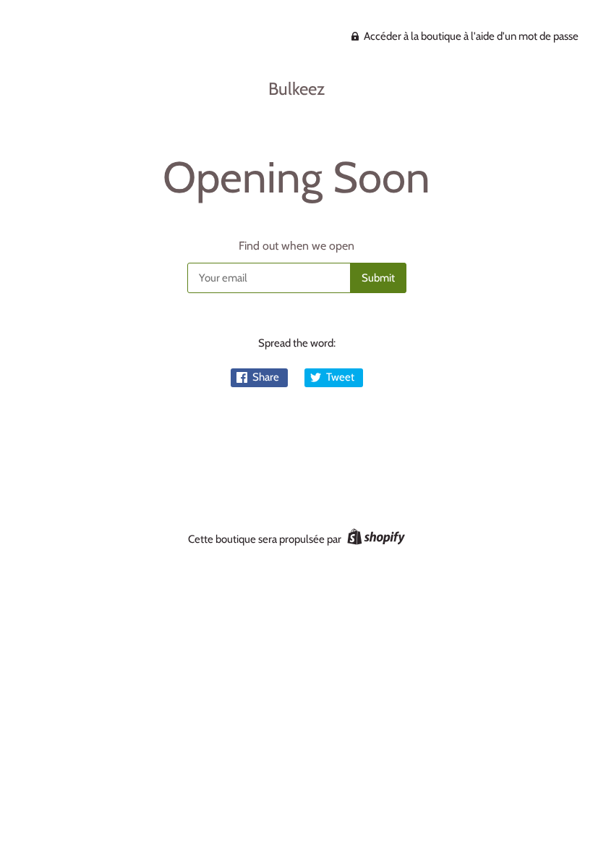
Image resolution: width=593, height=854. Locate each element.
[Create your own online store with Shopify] (374, 539)
